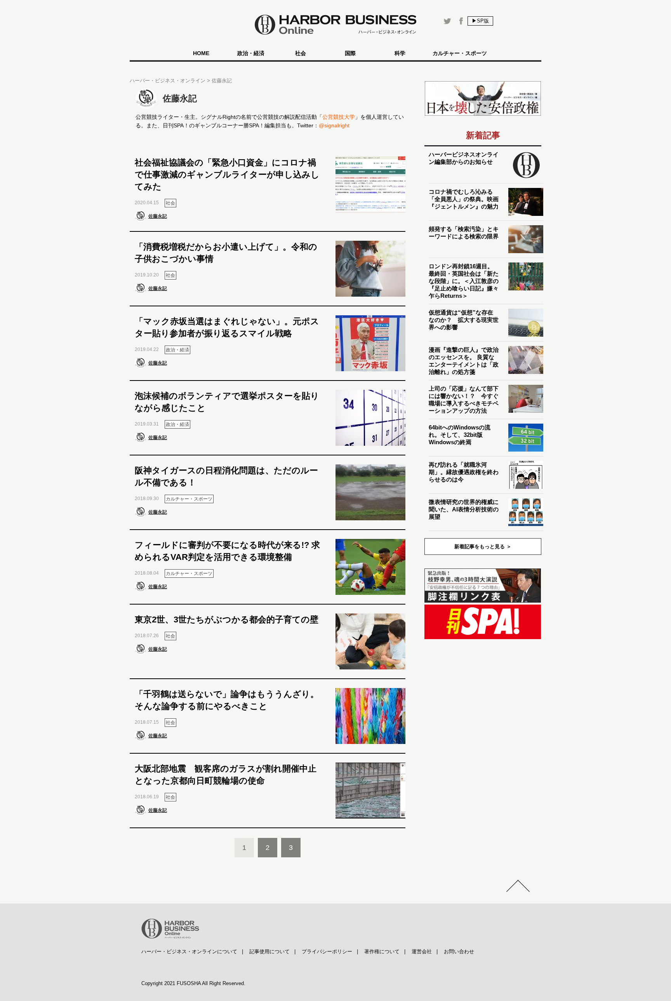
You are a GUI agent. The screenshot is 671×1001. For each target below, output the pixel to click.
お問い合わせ (459, 951)
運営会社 (422, 951)
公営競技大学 (338, 117)
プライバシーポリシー (327, 951)
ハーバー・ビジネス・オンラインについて (189, 951)
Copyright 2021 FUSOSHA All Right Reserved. (193, 983)
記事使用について (269, 951)
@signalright (334, 125)
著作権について (382, 951)
